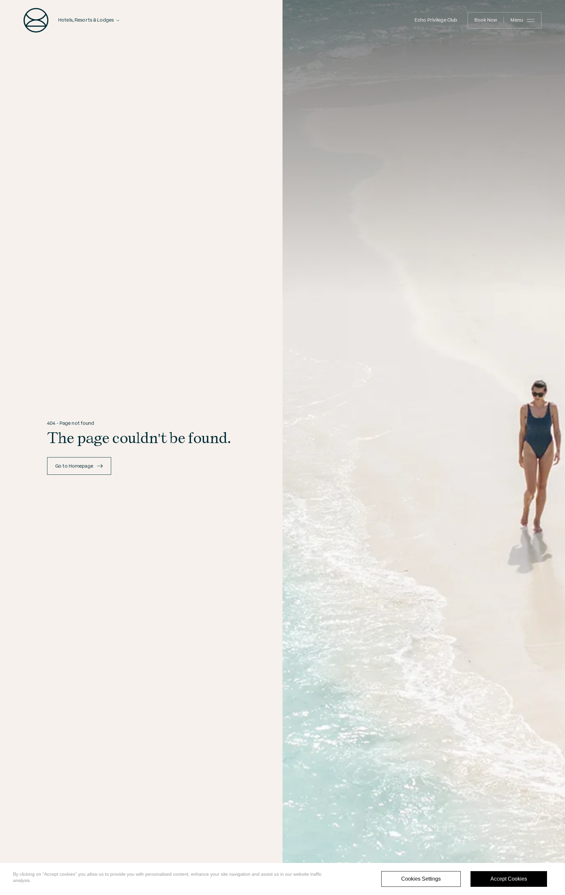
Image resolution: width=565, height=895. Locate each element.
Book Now (485, 20)
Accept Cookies (508, 879)
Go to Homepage (74, 466)
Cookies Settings (421, 879)
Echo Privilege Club (436, 20)
